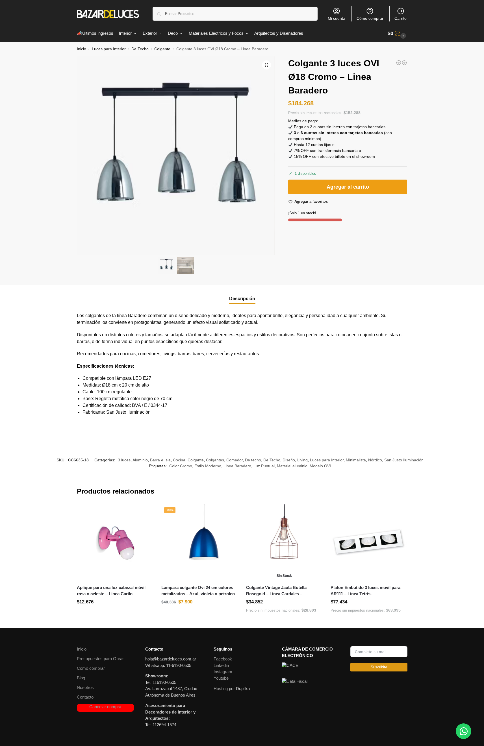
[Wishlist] (144, 513)
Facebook (223, 658)
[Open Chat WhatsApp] (463, 731)
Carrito (400, 18)
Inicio (81, 49)
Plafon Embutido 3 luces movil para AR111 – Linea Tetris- (365, 590)
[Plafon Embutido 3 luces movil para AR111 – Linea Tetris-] (369, 542)
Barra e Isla (160, 460)
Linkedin (221, 665)
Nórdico (375, 460)
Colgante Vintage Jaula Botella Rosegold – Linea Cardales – (276, 590)
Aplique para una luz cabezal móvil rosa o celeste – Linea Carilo (111, 590)
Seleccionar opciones (115, 614)
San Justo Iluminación (404, 460)
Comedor (234, 460)
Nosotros (85, 687)
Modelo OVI (320, 466)
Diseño (289, 460)
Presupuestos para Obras (101, 658)
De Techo (140, 49)
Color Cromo (180, 466)
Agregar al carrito (348, 187)
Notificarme (284, 622)
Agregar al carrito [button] (368, 622)
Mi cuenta (336, 18)
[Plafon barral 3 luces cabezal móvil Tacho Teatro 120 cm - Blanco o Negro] (404, 63)
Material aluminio (292, 466)
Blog (81, 677)
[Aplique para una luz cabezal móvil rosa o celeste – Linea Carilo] (115, 542)
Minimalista (356, 460)
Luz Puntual (264, 466)
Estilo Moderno (207, 466)
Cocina (179, 460)
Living (302, 460)
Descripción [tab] (242, 298)
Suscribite (379, 667)
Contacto (85, 697)
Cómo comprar (370, 18)
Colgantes (215, 460)
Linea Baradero (237, 466)
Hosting (221, 688)
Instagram (223, 671)
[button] (397, 33)
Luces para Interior (109, 49)
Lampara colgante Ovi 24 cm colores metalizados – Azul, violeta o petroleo (198, 590)
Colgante (162, 49)
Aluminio (140, 460)
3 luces (124, 460)
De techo (253, 460)
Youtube (221, 678)
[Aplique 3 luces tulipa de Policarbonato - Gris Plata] (398, 63)
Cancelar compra (105, 706)
